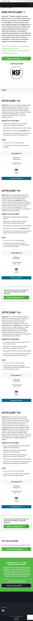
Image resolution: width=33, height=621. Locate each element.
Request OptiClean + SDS (15, 297)
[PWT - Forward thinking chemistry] (8, 4)
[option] (16, 72)
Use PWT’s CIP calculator (15, 549)
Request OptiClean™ (15, 58)
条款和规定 (16, 617)
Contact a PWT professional (16, 581)
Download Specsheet (16, 178)
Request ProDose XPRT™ (14, 585)
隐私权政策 (16, 619)
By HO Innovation (6, 1)
